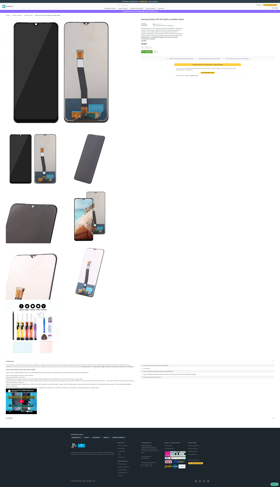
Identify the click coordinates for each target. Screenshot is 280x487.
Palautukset (96, 437)
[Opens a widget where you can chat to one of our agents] (274, 484)
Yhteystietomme (192, 454)
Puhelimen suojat (110, 8)
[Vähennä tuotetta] (142, 47)
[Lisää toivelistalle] (156, 51)
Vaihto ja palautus (123, 445)
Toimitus (106, 437)
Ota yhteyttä (121, 448)
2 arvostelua (144, 25)
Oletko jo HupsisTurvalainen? (187, 75)
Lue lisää (143, 40)
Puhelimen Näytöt (28, 15)
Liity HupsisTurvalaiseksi (270, 5)
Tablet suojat (123, 8)
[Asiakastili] (272, 8)
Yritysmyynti (259, 5)
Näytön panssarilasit (123, 467)
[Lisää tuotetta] (150, 47)
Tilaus (86, 437)
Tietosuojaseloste (169, 448)
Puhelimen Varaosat (17, 15)
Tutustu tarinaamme (193, 445)
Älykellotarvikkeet (136, 8)
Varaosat (161, 8)
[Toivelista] (274, 8)
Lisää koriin (148, 51)
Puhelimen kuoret (122, 464)
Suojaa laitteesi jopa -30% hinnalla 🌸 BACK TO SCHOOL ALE (140, 11)
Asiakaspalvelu (76, 437)
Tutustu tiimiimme (193, 448)
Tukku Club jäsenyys (193, 460)
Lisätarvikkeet (151, 8)
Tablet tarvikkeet (122, 470)
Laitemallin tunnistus (118, 437)
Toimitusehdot (121, 451)
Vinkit (119, 454)
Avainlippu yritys (192, 451)
